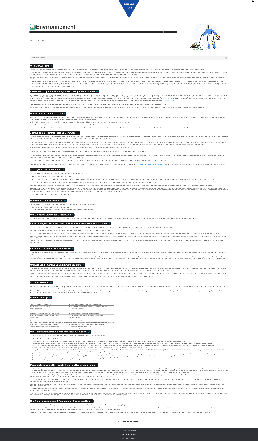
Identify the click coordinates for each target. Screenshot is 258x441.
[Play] (31, 32)
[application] (103, 32)
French (127, 434)
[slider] (175, 32)
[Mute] (171, 32)
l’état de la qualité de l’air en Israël (151, 164)
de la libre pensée (170, 100)
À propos (129, 430)
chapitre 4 (138, 164)
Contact (134, 430)
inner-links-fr (133, 434)
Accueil (124, 430)
